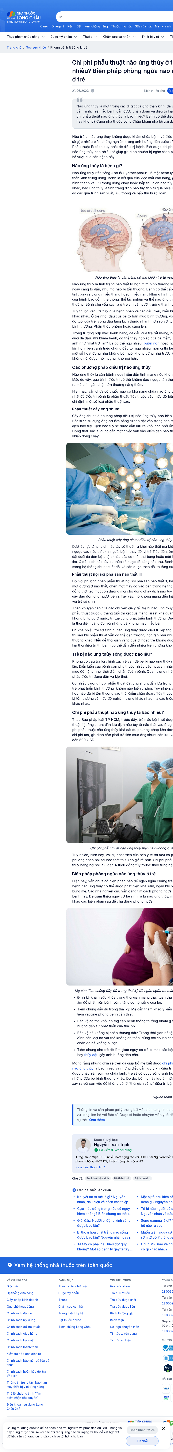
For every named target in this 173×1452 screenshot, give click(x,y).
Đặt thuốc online (69, 1320)
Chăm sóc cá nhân (71, 1306)
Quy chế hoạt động (20, 1306)
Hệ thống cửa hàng (20, 1293)
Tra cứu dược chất (123, 1300)
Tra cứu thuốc (120, 1293)
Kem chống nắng (96, 26)
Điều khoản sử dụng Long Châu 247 (25, 1406)
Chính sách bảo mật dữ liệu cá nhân (28, 1363)
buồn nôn (151, 343)
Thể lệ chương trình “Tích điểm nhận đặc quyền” (25, 1395)
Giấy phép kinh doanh (22, 1300)
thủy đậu (91, 1055)
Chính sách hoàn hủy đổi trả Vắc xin (26, 1373)
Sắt (79, 26)
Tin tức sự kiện (120, 1340)
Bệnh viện (117, 1320)
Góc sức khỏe (36, 47)
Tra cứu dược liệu (122, 1306)
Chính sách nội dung (21, 1320)
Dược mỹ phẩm (69, 1293)
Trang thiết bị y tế (70, 1313)
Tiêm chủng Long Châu (74, 1327)
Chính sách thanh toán (22, 1347)
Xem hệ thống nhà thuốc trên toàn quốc (63, 1265)
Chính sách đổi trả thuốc (24, 1327)
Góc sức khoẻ (120, 1286)
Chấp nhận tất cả (142, 1430)
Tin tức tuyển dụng (123, 1333)
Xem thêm (97, 1120)
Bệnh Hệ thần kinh (97, 1178)
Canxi (44, 26)
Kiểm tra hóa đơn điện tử (24, 1354)
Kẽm (70, 26)
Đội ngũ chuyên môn (124, 1327)
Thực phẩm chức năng (74, 1286)
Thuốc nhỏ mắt (121, 26)
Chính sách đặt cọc (20, 1313)
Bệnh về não (142, 1178)
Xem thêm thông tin (89, 1167)
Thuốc (63, 1300)
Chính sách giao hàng (22, 1333)
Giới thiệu (13, 1286)
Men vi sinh (163, 26)
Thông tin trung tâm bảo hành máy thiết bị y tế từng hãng (28, 1384)
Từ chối (142, 1441)
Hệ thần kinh (122, 1178)
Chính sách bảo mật (21, 1340)
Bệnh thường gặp (122, 1313)
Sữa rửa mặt (143, 26)
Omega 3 (57, 26)
